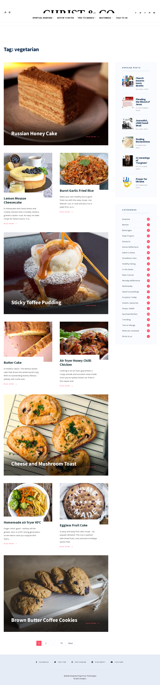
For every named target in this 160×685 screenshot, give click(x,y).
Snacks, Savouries (130, 303)
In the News (127, 269)
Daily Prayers (128, 236)
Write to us (127, 336)
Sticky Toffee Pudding (36, 302)
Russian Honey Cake (34, 133)
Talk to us (122, 18)
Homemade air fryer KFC (22, 522)
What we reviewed (130, 330)
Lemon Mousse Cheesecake (15, 200)
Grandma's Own (129, 258)
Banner (125, 224)
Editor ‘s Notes (65, 18)
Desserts (126, 241)
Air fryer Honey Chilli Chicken (75, 362)
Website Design (69, 676)
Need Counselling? (130, 291)
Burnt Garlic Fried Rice (77, 190)
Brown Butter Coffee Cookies (44, 620)
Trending (126, 319)
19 (61, 643)
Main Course (128, 275)
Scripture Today (129, 297)
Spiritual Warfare (42, 18)
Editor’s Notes (128, 252)
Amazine (126, 219)
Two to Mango (86, 18)
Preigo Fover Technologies (86, 676)
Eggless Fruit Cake (74, 525)
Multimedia (105, 18)
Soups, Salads (128, 308)
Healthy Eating (129, 263)
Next (70, 643)
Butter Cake (13, 362)
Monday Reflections (131, 280)
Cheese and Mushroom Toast (43, 463)
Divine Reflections (130, 247)
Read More (93, 136)
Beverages (127, 230)
